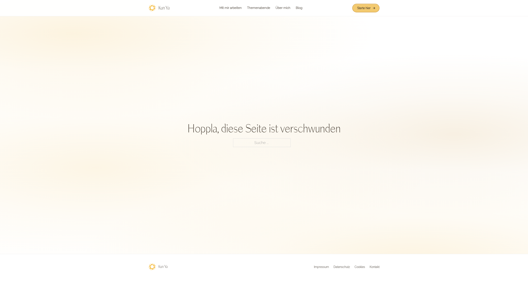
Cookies (360, 267)
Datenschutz (342, 267)
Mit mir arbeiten (230, 8)
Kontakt (375, 267)
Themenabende (258, 8)
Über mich (283, 8)
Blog (299, 8)
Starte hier (364, 8)
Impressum (321, 267)
